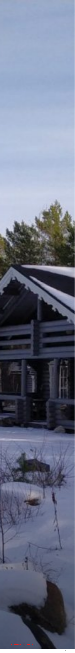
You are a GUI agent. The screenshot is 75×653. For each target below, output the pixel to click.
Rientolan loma (22, 644)
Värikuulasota (18, 650)
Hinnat (25, 650)
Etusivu (12, 650)
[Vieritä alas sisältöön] (65, 650)
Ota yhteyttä (31, 650)
